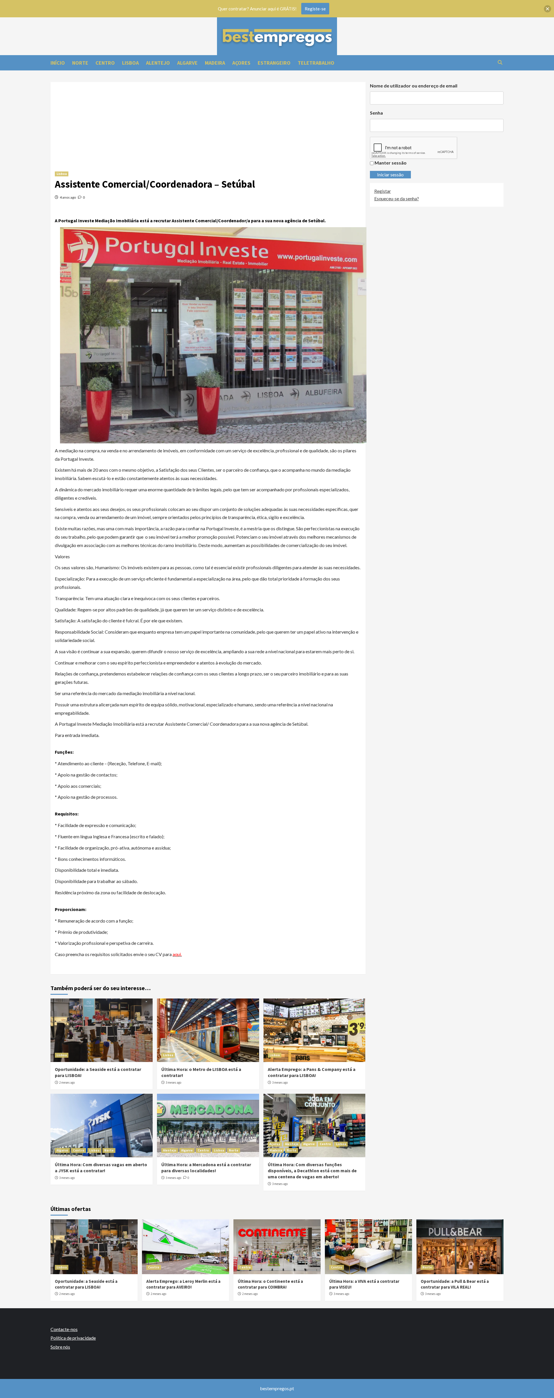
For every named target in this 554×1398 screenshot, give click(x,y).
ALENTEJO (158, 62)
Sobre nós (60, 1347)
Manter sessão (391, 163)
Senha (376, 113)
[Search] (500, 62)
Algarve (62, 1150)
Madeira (275, 1150)
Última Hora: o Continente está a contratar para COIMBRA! (270, 1284)
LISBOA (130, 62)
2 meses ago (67, 1082)
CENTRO (105, 62)
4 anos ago (68, 197)
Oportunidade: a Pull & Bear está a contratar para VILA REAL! (455, 1284)
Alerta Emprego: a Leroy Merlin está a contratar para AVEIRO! (183, 1284)
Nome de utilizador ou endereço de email (413, 85)
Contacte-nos (64, 1329)
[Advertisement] (208, 122)
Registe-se (315, 8)
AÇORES (241, 62)
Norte (109, 1150)
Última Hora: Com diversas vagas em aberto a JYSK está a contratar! (101, 1167)
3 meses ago (173, 1082)
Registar (382, 191)
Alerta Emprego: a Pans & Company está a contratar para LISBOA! (311, 1072)
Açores (274, 1144)
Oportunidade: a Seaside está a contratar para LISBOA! (86, 1284)
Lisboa (62, 174)
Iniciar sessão (390, 175)
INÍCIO (57, 62)
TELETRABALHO (316, 62)
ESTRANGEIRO (274, 62)
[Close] (547, 8)
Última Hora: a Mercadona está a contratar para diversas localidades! (206, 1167)
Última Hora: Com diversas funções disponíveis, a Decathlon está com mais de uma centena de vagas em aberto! (312, 1170)
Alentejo (169, 1150)
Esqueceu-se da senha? (396, 198)
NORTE (80, 62)
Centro (78, 1150)
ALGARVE (187, 62)
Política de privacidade (73, 1338)
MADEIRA (215, 62)
